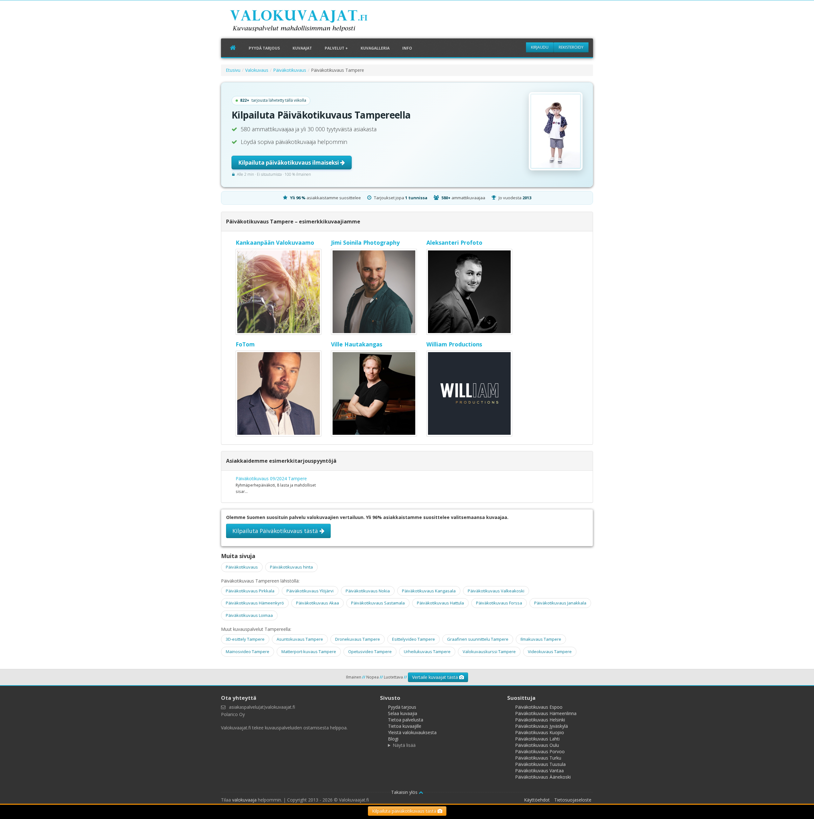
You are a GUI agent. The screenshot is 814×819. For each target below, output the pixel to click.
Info (407, 48)
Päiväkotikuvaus (289, 70)
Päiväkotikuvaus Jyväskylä (541, 726)
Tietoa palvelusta (405, 720)
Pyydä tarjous (264, 48)
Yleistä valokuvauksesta (412, 732)
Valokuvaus (256, 70)
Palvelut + (336, 48)
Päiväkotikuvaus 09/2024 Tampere (271, 478)
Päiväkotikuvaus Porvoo (540, 751)
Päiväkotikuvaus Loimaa (249, 615)
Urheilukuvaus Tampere (427, 651)
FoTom (245, 344)
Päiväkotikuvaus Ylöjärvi (310, 591)
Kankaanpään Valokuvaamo (275, 242)
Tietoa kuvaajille (404, 726)
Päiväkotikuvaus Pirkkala (250, 591)
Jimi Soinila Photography (365, 242)
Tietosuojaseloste (572, 800)
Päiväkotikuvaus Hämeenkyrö (255, 603)
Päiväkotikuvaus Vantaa (539, 771)
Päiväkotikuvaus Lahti (537, 739)
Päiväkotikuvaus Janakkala (560, 603)
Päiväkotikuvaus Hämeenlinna (545, 713)
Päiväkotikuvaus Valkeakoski (496, 591)
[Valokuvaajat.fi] (308, 21)
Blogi (393, 739)
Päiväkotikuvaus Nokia (368, 591)
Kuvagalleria (375, 48)
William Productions (454, 344)
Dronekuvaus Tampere (357, 639)
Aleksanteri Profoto (454, 242)
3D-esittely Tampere (245, 639)
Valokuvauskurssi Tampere (489, 651)
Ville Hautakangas (356, 344)
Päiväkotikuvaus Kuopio (539, 732)
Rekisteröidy (571, 47)
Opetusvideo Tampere (370, 651)
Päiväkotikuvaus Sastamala (378, 603)
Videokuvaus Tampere (550, 651)
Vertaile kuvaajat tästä (435, 677)
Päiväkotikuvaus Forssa (499, 603)
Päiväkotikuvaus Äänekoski (543, 777)
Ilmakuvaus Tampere (541, 639)
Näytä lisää (404, 745)
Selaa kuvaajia (402, 713)
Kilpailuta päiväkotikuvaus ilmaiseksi (289, 162)
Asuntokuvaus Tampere (300, 639)
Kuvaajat (302, 48)
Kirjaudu (539, 47)
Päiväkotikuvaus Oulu (537, 745)
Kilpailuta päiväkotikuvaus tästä (405, 811)
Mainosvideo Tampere (247, 651)
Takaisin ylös (405, 792)
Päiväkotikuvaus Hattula (440, 603)
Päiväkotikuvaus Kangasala (429, 591)
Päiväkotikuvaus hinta (291, 567)
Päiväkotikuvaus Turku (538, 758)
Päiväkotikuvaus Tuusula (540, 764)
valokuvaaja (244, 800)
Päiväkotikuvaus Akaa (317, 603)
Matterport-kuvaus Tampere (308, 651)
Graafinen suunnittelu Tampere (477, 639)
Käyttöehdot (537, 800)
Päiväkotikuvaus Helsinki (540, 720)
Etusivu (233, 70)
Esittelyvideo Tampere (413, 639)
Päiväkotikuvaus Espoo (538, 707)
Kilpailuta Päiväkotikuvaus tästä (276, 531)
